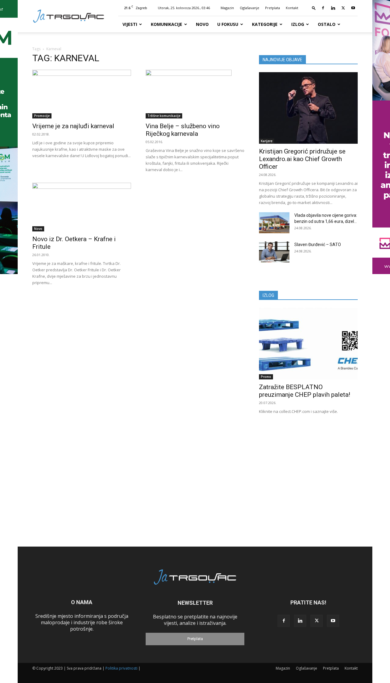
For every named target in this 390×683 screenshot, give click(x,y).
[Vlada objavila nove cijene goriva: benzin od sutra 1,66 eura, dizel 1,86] (274, 222)
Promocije (42, 116)
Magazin (227, 7)
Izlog (297, 24)
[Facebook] (323, 8)
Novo (202, 24)
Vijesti (129, 24)
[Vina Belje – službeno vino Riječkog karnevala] (195, 94)
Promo (266, 377)
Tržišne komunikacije (163, 116)
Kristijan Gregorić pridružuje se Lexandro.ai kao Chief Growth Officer (302, 159)
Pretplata (272, 7)
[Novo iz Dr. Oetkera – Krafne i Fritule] (81, 207)
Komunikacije (166, 24)
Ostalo (326, 24)
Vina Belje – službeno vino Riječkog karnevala (183, 129)
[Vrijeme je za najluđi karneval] (81, 94)
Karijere (266, 141)
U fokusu (227, 24)
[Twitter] (343, 8)
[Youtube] (353, 8)
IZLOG (268, 295)
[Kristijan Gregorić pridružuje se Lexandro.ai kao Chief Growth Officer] (308, 108)
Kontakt (292, 7)
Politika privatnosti (121, 668)
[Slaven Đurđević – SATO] (274, 251)
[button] (313, 7)
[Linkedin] (333, 8)
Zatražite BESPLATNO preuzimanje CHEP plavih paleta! (304, 390)
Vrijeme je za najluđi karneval (73, 126)
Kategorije (265, 24)
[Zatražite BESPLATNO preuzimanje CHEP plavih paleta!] (308, 343)
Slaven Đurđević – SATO (317, 244)
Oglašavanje (249, 7)
